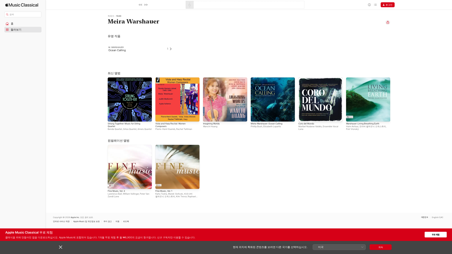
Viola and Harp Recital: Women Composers (172, 80)
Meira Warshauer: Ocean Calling (268, 78)
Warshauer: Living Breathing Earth (364, 78)
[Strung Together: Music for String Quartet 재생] (112, 117)
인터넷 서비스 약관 (61, 221)
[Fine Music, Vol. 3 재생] (112, 184)
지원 (117, 221)
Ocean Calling (117, 50)
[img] (21, 5)
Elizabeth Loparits (272, 126)
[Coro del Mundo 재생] (302, 117)
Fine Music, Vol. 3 (117, 146)
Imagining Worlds (212, 78)
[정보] (369, 4)
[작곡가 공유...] (387, 22)
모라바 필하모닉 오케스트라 (372, 126)
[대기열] (375, 4)
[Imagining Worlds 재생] (207, 117)
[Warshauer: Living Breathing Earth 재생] (350, 117)
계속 (380, 247)
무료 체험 (435, 234)
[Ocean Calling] (142, 48)
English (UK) (437, 217)
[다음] (146, 5)
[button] (23, 23)
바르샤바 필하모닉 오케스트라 (173, 195)
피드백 (126, 221)
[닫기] (60, 247)
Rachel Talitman (184, 129)
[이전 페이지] (104, 99)
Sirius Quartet (129, 129)
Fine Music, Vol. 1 (165, 146)
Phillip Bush (256, 126)
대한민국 (424, 217)
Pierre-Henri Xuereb (165, 129)
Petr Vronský (352, 129)
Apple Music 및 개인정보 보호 (86, 221)
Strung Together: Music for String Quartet (126, 80)
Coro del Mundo (307, 78)
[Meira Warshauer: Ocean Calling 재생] (255, 117)
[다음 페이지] (393, 99)
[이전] (140, 5)
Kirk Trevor (181, 196)
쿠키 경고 (107, 221)
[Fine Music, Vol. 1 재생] (159, 184)
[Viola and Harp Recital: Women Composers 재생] (159, 117)
